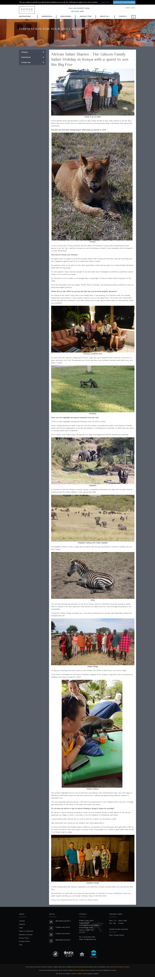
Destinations (32, 57)
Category (32, 52)
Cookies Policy (24, 941)
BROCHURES (66, 16)
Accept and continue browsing (124, 2)
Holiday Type (32, 62)
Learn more (105, 2)
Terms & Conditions (26, 931)
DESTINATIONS (25, 16)
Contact (22, 921)
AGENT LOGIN (130, 8)
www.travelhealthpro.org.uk (80, 970)
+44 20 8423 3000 (88, 937)
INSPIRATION (47, 16)
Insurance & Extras (25, 935)
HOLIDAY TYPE (85, 16)
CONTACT (123, 16)
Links (21, 928)
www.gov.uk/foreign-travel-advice (120, 967)
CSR (20, 945)
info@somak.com (90, 939)
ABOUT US (104, 16)
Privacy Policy (24, 938)
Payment (22, 924)
